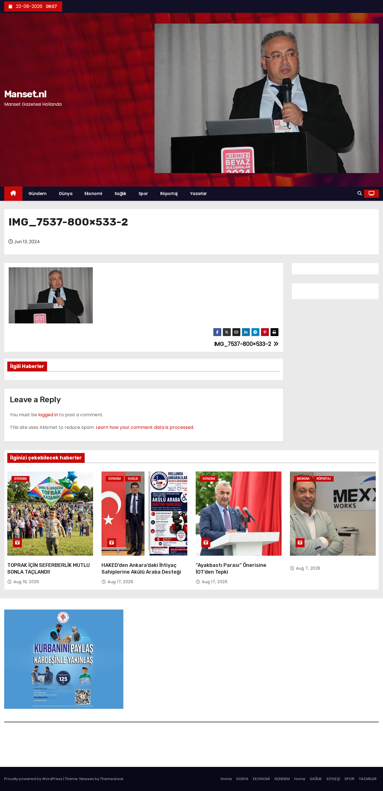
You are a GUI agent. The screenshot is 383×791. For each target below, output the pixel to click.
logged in (48, 414)
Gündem (38, 193)
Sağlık (120, 193)
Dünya (66, 193)
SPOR (349, 778)
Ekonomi (93, 193)
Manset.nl (25, 94)
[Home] (13, 194)
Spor (143, 193)
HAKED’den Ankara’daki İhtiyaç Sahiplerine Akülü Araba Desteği (141, 568)
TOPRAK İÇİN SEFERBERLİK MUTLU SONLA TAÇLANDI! (48, 568)
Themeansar (112, 778)
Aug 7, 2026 (308, 568)
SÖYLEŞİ (333, 778)
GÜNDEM (282, 778)
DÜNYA (242, 778)
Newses (86, 778)
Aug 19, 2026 (26, 582)
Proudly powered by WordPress (33, 778)
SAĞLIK (316, 778)
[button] (359, 193)
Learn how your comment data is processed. (145, 427)
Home (226, 778)
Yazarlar (198, 193)
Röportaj (169, 193)
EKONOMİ (261, 778)
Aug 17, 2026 (120, 582)
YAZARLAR (368, 778)
